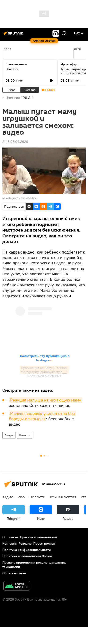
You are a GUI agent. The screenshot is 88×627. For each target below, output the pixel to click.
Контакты (9, 543)
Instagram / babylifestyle (21, 198)
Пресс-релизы (44, 543)
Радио (8, 497)
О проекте (10, 537)
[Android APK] (17, 586)
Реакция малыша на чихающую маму (45, 400)
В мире (8, 435)
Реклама (25, 543)
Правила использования (38, 537)
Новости (12, 69)
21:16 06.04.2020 (15, 142)
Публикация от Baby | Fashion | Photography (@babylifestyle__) (44, 370)
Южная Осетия (63, 497)
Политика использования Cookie (27, 556)
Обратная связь (14, 573)
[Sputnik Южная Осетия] (14, 35)
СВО (21, 497)
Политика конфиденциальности (26, 550)
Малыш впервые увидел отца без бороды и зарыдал (42, 416)
